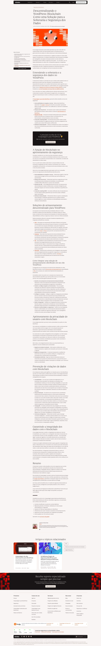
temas (47, 104)
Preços (15, 598)
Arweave (37, 234)
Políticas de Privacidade (46, 631)
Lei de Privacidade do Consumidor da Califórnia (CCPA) (51, 89)
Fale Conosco (80, 603)
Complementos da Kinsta (19, 606)
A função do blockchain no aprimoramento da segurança (22, 57)
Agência (33, 598)
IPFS (36, 222)
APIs (34, 271)
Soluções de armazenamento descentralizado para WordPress (20, 59)
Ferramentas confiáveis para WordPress (54, 611)
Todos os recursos (69, 612)
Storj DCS (37, 250)
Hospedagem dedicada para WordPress (20, 609)
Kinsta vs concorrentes (68, 609)
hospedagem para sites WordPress (42, 99)
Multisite (33, 619)
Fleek (41, 230)
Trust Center (37, 631)
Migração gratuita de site (53, 598)
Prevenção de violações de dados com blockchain (21, 63)
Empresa (34, 600)
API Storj (59, 253)
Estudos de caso (69, 600)
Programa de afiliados (53, 600)
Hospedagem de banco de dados (65, 624)
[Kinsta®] (17, 2)
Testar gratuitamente (81, 2)
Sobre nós (79, 598)
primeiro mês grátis (44, 516)
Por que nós (79, 606)
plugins (43, 104)
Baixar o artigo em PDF (22, 68)
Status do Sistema (18, 612)
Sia (35, 240)
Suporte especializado (53, 603)
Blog (66, 598)
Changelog (67, 603)
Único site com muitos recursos (37, 613)
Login (73, 2)
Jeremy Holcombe (36, 26)
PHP (66, 543)
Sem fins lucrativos (36, 617)
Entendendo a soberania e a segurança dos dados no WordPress (22, 55)
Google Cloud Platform (39, 478)
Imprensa (79, 611)
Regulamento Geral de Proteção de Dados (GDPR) (51, 87)
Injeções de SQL (38, 114)
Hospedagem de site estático (79, 624)
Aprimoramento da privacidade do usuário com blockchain (22, 61)
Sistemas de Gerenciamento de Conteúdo (75, 546)
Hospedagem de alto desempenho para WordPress (24, 557)
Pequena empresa (36, 606)
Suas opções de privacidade (58, 631)
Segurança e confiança (82, 608)
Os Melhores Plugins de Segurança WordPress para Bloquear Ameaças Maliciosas (49, 558)
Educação (34, 603)
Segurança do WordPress (39, 7)
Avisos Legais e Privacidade (80, 614)
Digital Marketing (69, 550)
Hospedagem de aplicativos (49, 624)
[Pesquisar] (69, 2)
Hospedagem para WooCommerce (36, 609)
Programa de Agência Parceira (54, 606)
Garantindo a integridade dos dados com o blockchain (22, 66)
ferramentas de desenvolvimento (53, 269)
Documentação (69, 606)
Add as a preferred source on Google (58, 26)
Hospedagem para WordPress (20, 600)
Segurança (16, 603)
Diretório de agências (52, 608)
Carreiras (79, 600)
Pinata (45, 230)
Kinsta (40, 524)
